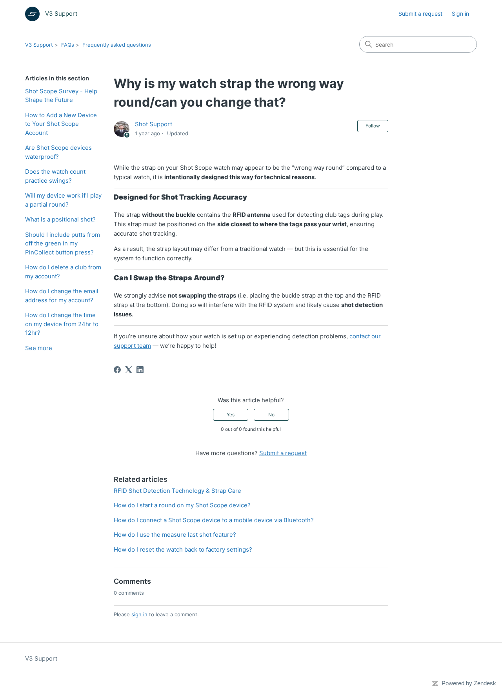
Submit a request (420, 13)
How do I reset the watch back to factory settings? (183, 549)
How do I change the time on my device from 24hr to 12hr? (61, 323)
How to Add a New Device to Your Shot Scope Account (61, 123)
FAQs (67, 45)
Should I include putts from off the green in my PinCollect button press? (62, 243)
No (271, 415)
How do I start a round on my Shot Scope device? (182, 505)
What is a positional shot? (60, 219)
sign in (139, 614)
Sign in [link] (460, 13)
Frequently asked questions (116, 45)
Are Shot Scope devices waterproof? (58, 152)
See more (38, 348)
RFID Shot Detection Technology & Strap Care (177, 490)
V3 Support (39, 45)
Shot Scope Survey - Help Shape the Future (61, 95)
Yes (231, 415)
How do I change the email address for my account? (61, 295)
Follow (373, 126)
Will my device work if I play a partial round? (63, 200)
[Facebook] (117, 369)
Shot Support (153, 124)
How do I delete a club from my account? (63, 271)
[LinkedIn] (140, 369)
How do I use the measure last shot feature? (175, 534)
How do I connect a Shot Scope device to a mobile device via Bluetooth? (214, 520)
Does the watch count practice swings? (55, 176)
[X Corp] (128, 369)
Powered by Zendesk (469, 683)
